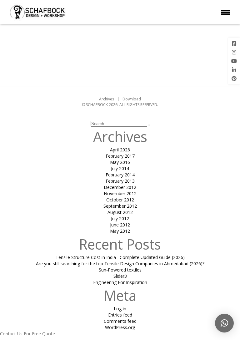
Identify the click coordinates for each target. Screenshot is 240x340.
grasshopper (144, 55)
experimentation (161, 29)
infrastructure (155, 65)
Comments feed (120, 321)
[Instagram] (234, 52)
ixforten (142, 71)
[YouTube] (234, 61)
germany (149, 50)
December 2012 (120, 187)
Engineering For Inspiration (120, 282)
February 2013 (120, 181)
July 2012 (120, 218)
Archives (106, 99)
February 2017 (120, 156)
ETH (134, 29)
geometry (166, 44)
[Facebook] (234, 43)
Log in (120, 309)
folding (159, 34)
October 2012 (120, 200)
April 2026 (120, 150)
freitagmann (162, 39)
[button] (224, 323)
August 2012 (120, 212)
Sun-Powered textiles (120, 270)
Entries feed (120, 315)
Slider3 (120, 276)
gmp (166, 50)
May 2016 (120, 162)
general (142, 44)
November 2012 (120, 193)
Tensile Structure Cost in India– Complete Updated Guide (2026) (120, 257)
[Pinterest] (234, 78)
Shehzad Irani (31, 53)
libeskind (169, 71)
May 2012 (120, 231)
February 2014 (120, 175)
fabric (137, 34)
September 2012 (120, 206)
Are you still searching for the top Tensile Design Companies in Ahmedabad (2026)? (120, 263)
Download (131, 99)
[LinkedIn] (234, 70)
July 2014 (120, 168)
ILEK (165, 60)
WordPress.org (120, 327)
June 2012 (120, 225)
